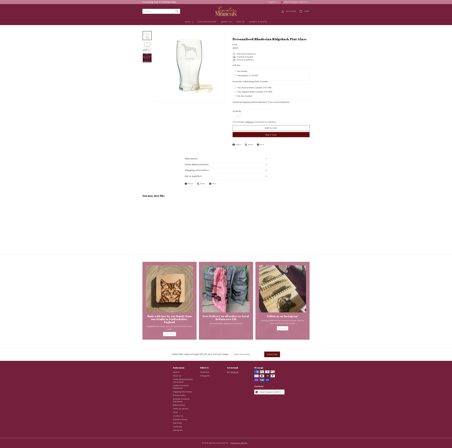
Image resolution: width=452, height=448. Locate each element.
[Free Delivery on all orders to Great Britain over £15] (226, 288)
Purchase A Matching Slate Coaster (250, 81)
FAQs (175, 412)
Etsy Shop (177, 423)
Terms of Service (180, 409)
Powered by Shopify (239, 443)
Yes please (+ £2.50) (247, 75)
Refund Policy (179, 405)
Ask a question (193, 176)
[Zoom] (189, 66)
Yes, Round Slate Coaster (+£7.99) (254, 87)
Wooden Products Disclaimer (181, 400)
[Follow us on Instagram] (282, 288)
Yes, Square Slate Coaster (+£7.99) (254, 91)
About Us (226, 22)
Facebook (177, 427)
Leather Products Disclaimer (181, 386)
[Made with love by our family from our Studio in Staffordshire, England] (169, 288)
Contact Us (178, 416)
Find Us (240, 22)
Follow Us (282, 328)
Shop (188, 22)
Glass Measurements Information (183, 380)
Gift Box (236, 65)
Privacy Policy (179, 395)
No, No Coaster (244, 96)
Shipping (249, 122)
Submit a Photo (258, 22)
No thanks (242, 71)
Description (191, 158)
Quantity (237, 111)
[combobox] (161, 11)
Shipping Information (182, 392)
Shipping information (197, 170)
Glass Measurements (197, 164)
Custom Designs (207, 22)
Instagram (178, 430)
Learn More (169, 334)
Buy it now (271, 134)
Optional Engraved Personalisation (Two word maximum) (261, 102)
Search (176, 372)
